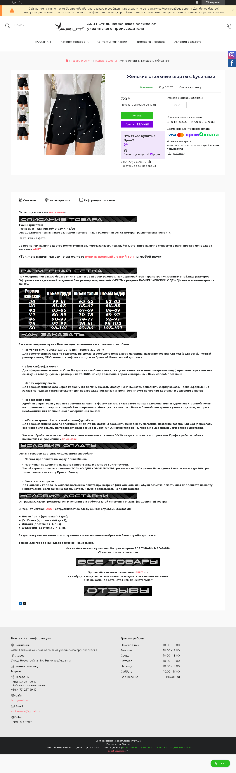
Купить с (130, 124)
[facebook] (20, 604)
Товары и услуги (81, 60)
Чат (223, 763)
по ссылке (69, 439)
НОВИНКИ (43, 41)
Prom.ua (136, 740)
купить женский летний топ (109, 256)
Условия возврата (187, 41)
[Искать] (8, 26)
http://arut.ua (19, 700)
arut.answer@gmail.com (26, 711)
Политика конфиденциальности (172, 747)
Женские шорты (106, 60)
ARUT (37, 249)
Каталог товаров (72, 41)
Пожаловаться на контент (137, 747)
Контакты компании (112, 41)
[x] (24, 604)
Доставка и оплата (151, 41)
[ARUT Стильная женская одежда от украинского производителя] (69, 26)
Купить (137, 115)
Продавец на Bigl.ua (118, 744)
